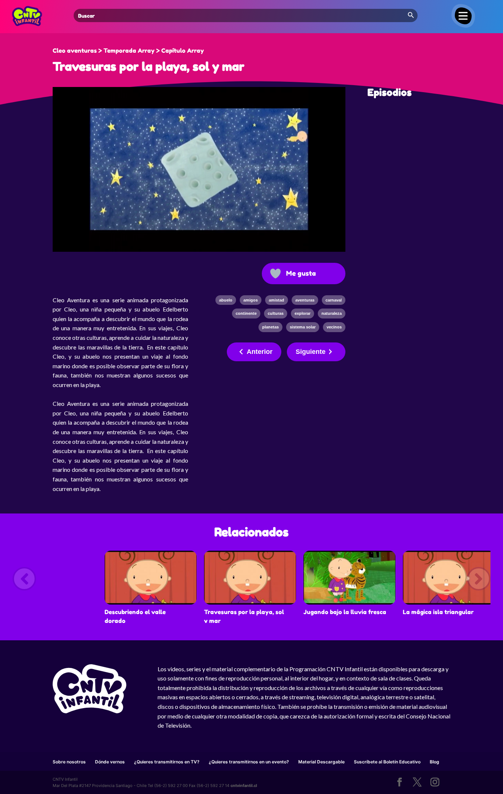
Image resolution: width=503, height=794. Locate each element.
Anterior (259, 351)
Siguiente (311, 351)
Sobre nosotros (69, 762)
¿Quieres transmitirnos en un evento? (249, 762)
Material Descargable (321, 762)
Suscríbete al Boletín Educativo (387, 762)
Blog (434, 762)
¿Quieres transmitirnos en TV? (167, 762)
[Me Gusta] (275, 273)
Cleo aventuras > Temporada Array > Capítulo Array (128, 50)
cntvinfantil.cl (244, 785)
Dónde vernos (110, 762)
